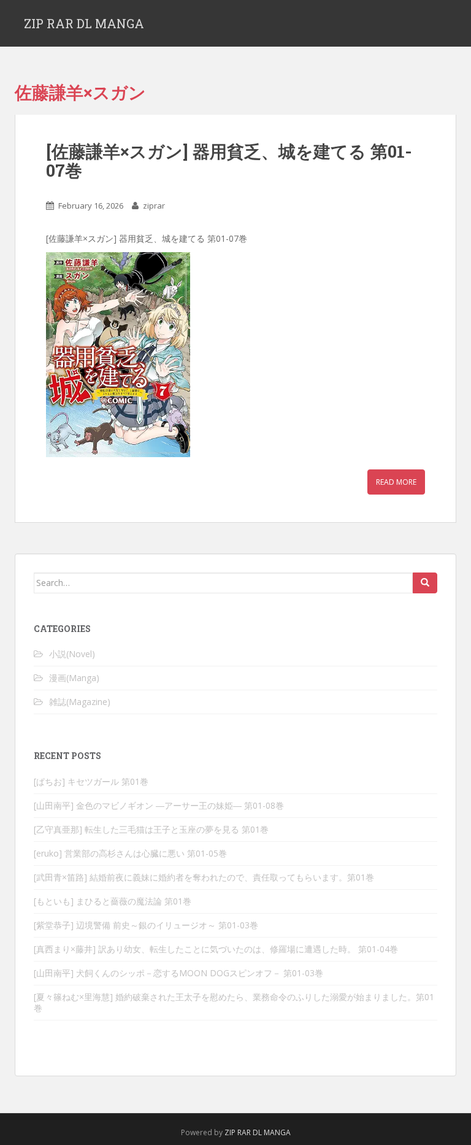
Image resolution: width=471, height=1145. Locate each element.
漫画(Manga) (74, 678)
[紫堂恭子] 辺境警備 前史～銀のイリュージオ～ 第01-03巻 (146, 925)
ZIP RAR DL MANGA (84, 23)
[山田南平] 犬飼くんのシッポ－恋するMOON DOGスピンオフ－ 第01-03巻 (178, 973)
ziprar (154, 205)
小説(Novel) (72, 654)
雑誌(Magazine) (79, 701)
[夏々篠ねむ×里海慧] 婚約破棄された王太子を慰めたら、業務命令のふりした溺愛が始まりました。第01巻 (234, 1002)
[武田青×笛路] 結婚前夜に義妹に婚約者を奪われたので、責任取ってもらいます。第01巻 (204, 877)
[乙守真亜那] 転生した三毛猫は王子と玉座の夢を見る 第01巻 (151, 829)
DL (257, 1132)
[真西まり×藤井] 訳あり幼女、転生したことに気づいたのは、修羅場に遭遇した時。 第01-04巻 (216, 949)
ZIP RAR (237, 1132)
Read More (396, 482)
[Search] (425, 582)
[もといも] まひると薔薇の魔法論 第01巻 (112, 901)
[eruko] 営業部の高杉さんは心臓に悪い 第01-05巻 (130, 853)
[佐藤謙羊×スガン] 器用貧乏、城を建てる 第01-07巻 (229, 161)
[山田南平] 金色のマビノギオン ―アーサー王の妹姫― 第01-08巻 (159, 805)
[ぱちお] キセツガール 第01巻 (91, 781)
